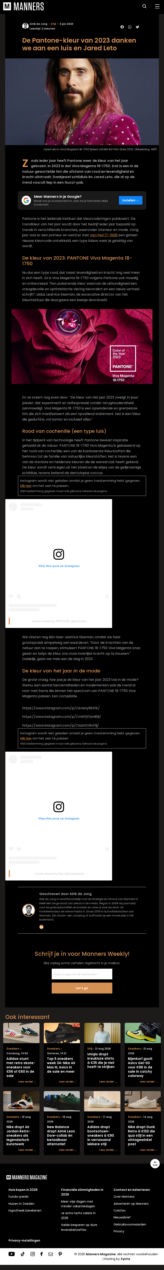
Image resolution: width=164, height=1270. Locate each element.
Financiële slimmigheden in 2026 (82, 1192)
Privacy (119, 1231)
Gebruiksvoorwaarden (130, 1224)
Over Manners (124, 1196)
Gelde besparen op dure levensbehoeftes (79, 1227)
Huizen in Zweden (21, 1204)
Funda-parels (18, 1196)
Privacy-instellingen (24, 1240)
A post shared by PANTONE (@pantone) (59, 621)
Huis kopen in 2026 (23, 1190)
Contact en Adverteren (132, 1190)
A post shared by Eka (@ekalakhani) (59, 873)
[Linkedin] (41, 926)
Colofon (120, 1210)
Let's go (82, 988)
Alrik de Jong (38, 24)
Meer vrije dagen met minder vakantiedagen (78, 1203)
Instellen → (130, 200)
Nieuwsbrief (122, 1217)
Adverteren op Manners (131, 1204)
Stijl (53, 24)
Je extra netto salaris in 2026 (78, 1215)
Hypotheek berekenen (25, 1210)
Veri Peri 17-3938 (104, 235)
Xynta (125, 1259)
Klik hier (26, 485)
